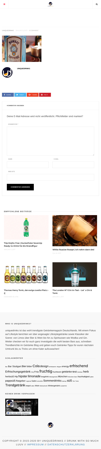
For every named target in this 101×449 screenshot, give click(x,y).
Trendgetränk (15, 385)
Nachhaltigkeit (84, 377)
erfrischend (79, 366)
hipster (22, 376)
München (63, 376)
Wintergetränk (54, 386)
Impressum (35, 444)
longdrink (45, 377)
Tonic (77, 381)
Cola (36, 366)
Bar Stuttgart (14, 366)
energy (65, 366)
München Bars (72, 377)
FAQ (32, 372)
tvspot (28, 386)
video (32, 386)
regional (28, 381)
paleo (92, 377)
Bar (6, 366)
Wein (37, 386)
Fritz (36, 371)
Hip (16, 376)
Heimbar (80, 372)
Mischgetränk (53, 377)
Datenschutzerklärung (66, 444)
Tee (73, 381)
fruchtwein (57, 372)
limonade (34, 376)
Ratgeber (21, 380)
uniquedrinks (8, 30)
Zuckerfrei (63, 386)
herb (86, 371)
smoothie (40, 381)
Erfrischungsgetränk (18, 371)
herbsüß (9, 376)
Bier (24, 366)
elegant (59, 366)
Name (10, 159)
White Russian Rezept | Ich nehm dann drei (73, 249)
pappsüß (10, 380)
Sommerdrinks (52, 380)
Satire (34, 381)
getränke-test (69, 371)
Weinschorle (43, 386)
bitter (29, 366)
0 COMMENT (33, 30)
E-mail (56, 159)
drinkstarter (52, 366)
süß (69, 380)
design (44, 366)
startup (64, 381)
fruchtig (45, 371)
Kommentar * (13, 124)
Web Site (11, 171)
